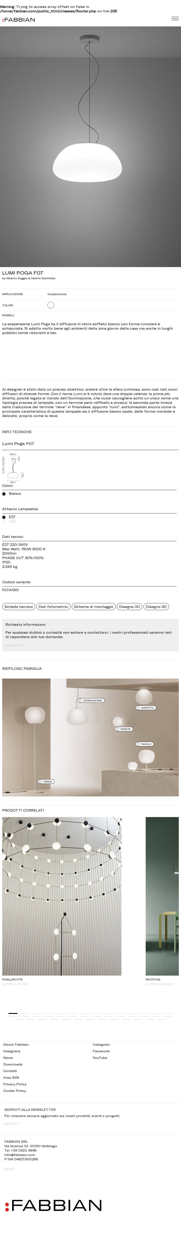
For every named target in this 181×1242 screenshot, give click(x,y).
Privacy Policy (14, 1084)
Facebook (101, 1051)
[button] (13, 1013)
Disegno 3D (156, 607)
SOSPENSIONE (92, 700)
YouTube (100, 1057)
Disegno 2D (129, 607)
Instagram (101, 1044)
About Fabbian (16, 1044)
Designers (11, 1051)
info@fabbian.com (19, 1155)
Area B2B (11, 1077)
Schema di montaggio (93, 607)
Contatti (10, 1071)
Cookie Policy (14, 1091)
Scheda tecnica (19, 607)
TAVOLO (146, 744)
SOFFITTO (147, 707)
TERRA (47, 781)
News (8, 1057)
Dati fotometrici (53, 607)
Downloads (13, 1064)
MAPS (9, 1169)
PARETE (126, 729)
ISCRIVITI (12, 1124)
